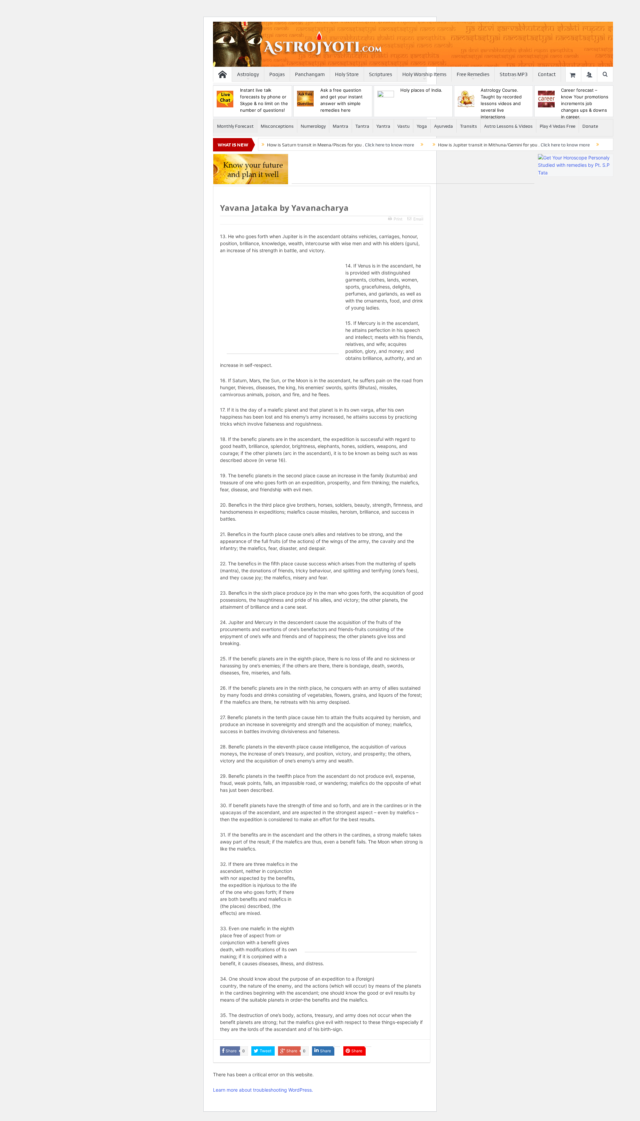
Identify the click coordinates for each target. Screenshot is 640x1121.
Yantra (383, 126)
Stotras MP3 (514, 74)
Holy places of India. (421, 90)
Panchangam (310, 74)
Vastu (403, 126)
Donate (590, 126)
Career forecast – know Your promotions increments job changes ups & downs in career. (584, 103)
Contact (547, 74)
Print (398, 218)
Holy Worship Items (424, 74)
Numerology (313, 126)
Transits (468, 126)
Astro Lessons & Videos (508, 126)
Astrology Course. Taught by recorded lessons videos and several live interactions (501, 103)
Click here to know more (389, 144)
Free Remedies (473, 74)
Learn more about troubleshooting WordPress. (263, 1090)
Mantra (340, 126)
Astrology (248, 74)
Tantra (362, 126)
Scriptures (380, 74)
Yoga (422, 126)
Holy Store (347, 74)
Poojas (277, 74)
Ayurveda (443, 126)
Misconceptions (277, 126)
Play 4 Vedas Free (557, 126)
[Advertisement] (413, 169)
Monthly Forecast (235, 126)
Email (418, 218)
